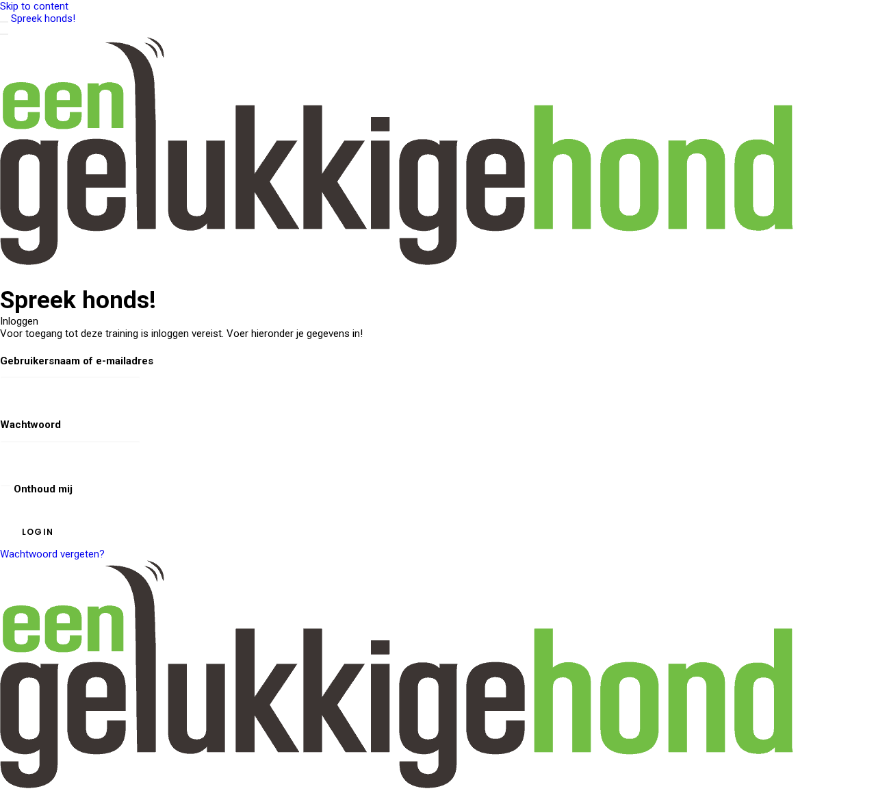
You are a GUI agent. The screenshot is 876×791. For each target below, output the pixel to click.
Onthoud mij (42, 489)
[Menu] (4, 34)
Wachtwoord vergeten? (52, 554)
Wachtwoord (30, 424)
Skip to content (34, 6)
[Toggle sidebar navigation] (4, 22)
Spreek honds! (43, 18)
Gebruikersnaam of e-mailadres (76, 361)
